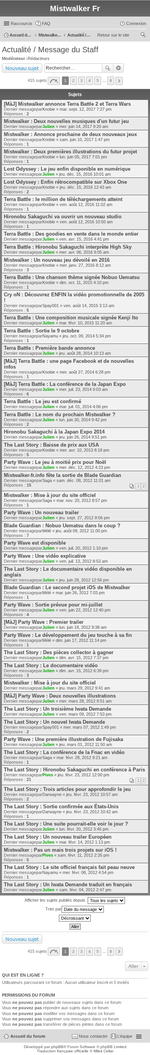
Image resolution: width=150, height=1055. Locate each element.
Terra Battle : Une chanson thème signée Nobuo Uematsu (72, 277)
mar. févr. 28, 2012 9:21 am (82, 757)
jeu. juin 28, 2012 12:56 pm (84, 580)
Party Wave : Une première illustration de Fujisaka (63, 739)
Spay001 (50, 305)
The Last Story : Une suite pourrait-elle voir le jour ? (66, 824)
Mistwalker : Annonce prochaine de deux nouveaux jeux (70, 134)
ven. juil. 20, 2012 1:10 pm (83, 548)
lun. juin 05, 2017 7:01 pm (83, 157)
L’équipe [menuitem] (124, 1036)
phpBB (57, 1047)
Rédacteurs (39, 58)
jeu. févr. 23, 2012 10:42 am (92, 811)
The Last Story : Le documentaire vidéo (51, 665)
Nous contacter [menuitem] (93, 1036)
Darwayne (52, 794)
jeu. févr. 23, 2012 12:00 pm (83, 775)
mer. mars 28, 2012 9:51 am (85, 701)
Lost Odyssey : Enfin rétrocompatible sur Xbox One (65, 182)
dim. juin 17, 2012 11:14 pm (81, 640)
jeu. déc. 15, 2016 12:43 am (85, 187)
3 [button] (81, 80)
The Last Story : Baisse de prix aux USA (51, 445)
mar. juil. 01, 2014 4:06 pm (83, 406)
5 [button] (98, 80)
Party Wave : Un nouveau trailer (41, 512)
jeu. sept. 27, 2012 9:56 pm (84, 517)
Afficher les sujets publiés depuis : (56, 900)
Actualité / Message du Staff (50, 49)
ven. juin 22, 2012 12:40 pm (84, 610)
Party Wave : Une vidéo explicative (45, 556)
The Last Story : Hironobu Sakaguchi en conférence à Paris (74, 770)
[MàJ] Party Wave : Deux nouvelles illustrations (60, 696)
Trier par (53, 909)
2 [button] (73, 80)
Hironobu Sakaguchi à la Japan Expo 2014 (54, 432)
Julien (48, 126)
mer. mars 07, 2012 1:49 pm (89, 727)
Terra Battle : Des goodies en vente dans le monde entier (71, 234)
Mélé (46, 530)
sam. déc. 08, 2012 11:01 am (83, 480)
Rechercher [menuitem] (143, 36)
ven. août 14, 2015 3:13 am (88, 305)
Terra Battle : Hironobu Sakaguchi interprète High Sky (68, 247)
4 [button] (89, 80)
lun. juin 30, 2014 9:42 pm (83, 419)
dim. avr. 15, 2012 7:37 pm (83, 657)
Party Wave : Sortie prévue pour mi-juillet (53, 605)
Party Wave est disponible (35, 543)
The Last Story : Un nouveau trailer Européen (58, 837)
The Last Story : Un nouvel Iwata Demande (54, 722)
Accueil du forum (27, 1036)
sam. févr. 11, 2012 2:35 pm (83, 855)
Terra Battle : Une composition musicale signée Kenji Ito (71, 318)
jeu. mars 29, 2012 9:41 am (84, 688)
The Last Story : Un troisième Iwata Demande (57, 709)
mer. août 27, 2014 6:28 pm (85, 372)
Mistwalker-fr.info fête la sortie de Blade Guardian (62, 475)
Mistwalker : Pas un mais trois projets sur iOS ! (60, 850)
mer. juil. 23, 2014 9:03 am (83, 389)
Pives (47, 775)
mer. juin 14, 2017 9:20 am (83, 126)
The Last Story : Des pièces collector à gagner (58, 652)
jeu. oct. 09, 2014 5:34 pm (87, 336)
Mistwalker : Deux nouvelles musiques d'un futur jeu (66, 121)
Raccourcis (21, 23)
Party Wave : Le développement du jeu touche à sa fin (68, 635)
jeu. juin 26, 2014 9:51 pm (83, 437)
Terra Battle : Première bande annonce (49, 348)
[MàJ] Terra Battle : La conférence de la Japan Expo (65, 384)
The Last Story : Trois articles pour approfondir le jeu (67, 789)
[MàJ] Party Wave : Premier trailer (43, 622)
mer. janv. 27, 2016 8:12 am (85, 265)
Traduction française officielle (62, 1051)
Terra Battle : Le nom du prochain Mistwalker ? (59, 414)
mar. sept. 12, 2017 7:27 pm (86, 109)
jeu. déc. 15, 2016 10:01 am (85, 174)
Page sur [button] (54, 81)
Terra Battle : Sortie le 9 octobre (41, 331)
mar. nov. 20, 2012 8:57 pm (82, 500)
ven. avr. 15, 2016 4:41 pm (84, 239)
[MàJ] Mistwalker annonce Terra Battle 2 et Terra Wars (67, 104)
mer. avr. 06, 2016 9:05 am (84, 252)
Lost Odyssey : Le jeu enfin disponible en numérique (67, 169)
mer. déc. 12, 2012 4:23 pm (84, 467)
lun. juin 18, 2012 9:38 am (83, 627)
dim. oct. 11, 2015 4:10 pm (84, 282)
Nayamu (50, 336)
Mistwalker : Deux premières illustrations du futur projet (70, 152)
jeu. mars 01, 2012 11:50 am (85, 744)
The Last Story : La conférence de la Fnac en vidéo (64, 752)
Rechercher (107, 68)
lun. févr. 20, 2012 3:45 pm (83, 829)
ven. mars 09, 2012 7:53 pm (85, 714)
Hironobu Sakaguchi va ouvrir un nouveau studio (63, 216)
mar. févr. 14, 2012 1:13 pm (84, 842)
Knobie (48, 109)
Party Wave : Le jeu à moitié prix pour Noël (55, 462)
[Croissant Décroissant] (75, 918)
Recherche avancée (118, 68)
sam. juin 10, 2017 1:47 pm (85, 139)
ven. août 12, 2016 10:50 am (86, 221)
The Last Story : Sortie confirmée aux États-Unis (61, 806)
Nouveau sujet (22, 68)
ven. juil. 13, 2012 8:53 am (83, 561)
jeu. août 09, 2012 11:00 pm (81, 530)
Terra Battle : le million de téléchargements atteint (63, 199)
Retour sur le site (113, 35)
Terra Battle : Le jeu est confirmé (42, 401)
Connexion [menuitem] (136, 23)
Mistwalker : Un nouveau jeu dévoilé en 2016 (57, 260)
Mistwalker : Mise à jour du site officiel (50, 495)
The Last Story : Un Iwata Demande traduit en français (68, 884)
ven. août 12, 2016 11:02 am (86, 204)
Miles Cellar (103, 1051)
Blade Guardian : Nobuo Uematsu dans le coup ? (62, 525)
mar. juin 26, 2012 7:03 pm (80, 592)
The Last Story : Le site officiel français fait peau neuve (69, 867)
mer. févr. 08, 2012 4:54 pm (88, 872)
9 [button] (111, 80)
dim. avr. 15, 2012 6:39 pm (83, 670)
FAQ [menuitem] (46, 23)
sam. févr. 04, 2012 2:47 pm (85, 889)
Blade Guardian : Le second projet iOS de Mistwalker (67, 587)
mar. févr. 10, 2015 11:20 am (85, 323)
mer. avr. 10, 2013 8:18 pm (84, 450)
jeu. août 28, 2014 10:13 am (85, 353)
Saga (47, 480)
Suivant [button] (119, 81)
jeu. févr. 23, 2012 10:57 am (92, 794)
